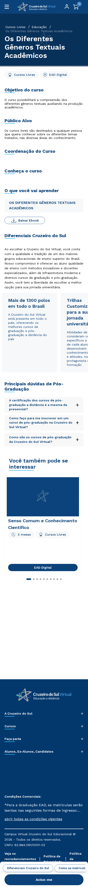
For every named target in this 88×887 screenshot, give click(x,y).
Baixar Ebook (28, 220)
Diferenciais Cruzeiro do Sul (28, 868)
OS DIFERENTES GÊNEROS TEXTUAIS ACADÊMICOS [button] (42, 205)
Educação (39, 27)
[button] (44, 819)
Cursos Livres (15, 27)
